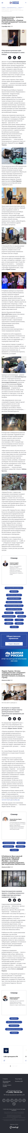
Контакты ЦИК (19, 1081)
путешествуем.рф (7, 799)
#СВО (19, 620)
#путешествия (8, 846)
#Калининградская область (14, 605)
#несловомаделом (9, 616)
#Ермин (19, 623)
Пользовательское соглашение (14, 1115)
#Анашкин (9, 612)
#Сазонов (21, 616)
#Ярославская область (14, 1022)
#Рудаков (14, 1032)
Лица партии (18, 1079)
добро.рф (16, 799)
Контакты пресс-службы (7, 1085)
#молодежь (20, 846)
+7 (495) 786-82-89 (14, 1092)
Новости (20, 7)
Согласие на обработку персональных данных (14, 1120)
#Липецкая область (13, 598)
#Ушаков (19, 612)
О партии (5, 1079)
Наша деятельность (12, 7)
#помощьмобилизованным (14, 588)
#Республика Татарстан (14, 609)
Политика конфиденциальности (14, 1116)
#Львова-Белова (8, 843)
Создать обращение (14, 644)
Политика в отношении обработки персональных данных (14, 1118)
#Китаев (14, 627)
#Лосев (9, 620)
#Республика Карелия (14, 595)
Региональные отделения (6, 1082)
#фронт (9, 623)
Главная (3, 7)
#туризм (14, 850)
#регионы (14, 591)
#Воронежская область (14, 602)
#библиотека (14, 1025)
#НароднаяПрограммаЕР (14, 1029)
